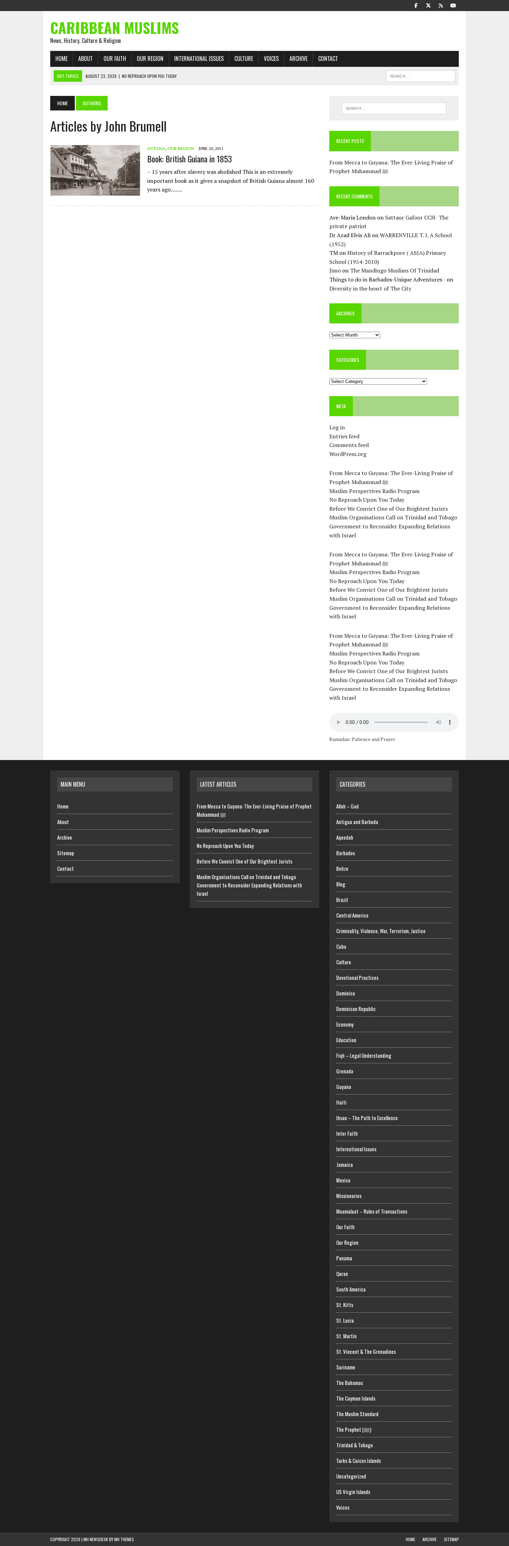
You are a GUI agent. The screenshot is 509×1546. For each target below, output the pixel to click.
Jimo (335, 270)
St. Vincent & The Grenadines (366, 1351)
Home (61, 58)
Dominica (345, 993)
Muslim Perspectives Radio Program (374, 491)
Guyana (156, 148)
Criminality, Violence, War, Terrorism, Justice (381, 931)
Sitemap (65, 853)
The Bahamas (349, 1382)
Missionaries (348, 1195)
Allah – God (347, 806)
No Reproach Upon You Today (366, 499)
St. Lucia (345, 1320)
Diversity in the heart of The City (370, 288)
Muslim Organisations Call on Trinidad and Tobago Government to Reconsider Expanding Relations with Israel (393, 526)
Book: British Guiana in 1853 (189, 158)
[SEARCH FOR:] (420, 75)
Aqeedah (344, 837)
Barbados (345, 853)
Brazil (342, 899)
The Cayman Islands (355, 1398)
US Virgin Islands (353, 1491)
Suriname (345, 1367)
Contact (328, 58)
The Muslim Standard (357, 1414)
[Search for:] (394, 108)
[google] (440, 5)
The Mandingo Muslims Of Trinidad (394, 270)
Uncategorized (351, 1476)
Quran (342, 1273)
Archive (298, 58)
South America (351, 1289)
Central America (352, 915)
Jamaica (344, 1164)
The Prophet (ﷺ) (353, 1429)
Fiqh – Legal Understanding (363, 1055)
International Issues (199, 58)
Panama (344, 1258)
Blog (340, 884)
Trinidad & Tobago (354, 1445)
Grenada (344, 1071)
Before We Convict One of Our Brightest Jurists (388, 508)
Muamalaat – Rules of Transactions (371, 1211)
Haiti (341, 1102)
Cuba (341, 946)
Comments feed (349, 445)
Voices (271, 58)
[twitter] (428, 5)
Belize (342, 868)
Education (346, 1040)
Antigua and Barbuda (357, 821)
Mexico (343, 1180)
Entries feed (344, 436)
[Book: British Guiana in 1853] (95, 191)
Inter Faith (347, 1133)
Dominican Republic (356, 1008)
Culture (243, 58)
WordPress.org (347, 454)
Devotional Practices (357, 977)
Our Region (150, 58)
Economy (345, 1024)
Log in (337, 427)
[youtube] (453, 5)
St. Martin (346, 1336)
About (85, 58)
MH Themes (124, 1539)
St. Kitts (344, 1304)
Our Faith (115, 58)
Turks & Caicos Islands (358, 1460)
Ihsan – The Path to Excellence (367, 1117)
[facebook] (415, 5)
